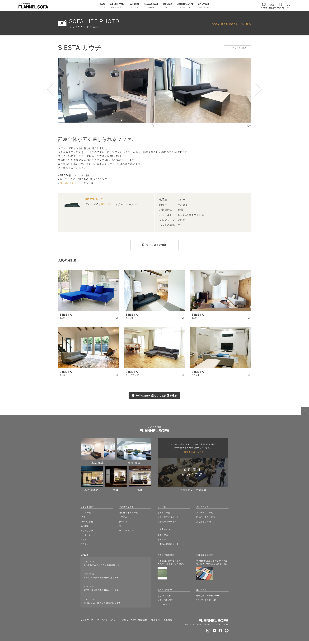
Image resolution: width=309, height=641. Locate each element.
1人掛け (84, 517)
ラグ (121, 526)
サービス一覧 (164, 512)
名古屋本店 (91, 489)
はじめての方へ (165, 595)
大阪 (116, 489)
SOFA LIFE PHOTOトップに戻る (231, 24)
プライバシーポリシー (107, 620)
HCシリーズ (108, 204)
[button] (56, 89)
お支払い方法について (168, 544)
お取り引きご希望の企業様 (134, 620)
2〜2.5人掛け (86, 521)
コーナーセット (87, 535)
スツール (84, 539)
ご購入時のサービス (167, 521)
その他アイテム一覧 (128, 512)
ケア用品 (123, 517)
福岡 (140, 489)
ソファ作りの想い (166, 600)
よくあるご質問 (203, 521)
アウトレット (86, 544)
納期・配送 (163, 535)
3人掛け (84, 526)
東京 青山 (134, 462)
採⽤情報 (155, 620)
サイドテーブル (126, 530)
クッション (124, 521)
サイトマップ (86, 620)
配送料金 (162, 539)
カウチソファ (86, 530)
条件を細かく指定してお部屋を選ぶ (156, 395)
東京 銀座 (97, 462)
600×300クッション (72, 183)
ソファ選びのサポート (168, 517)
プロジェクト (164, 604)
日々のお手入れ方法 (205, 517)
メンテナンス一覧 (204, 512)
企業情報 (168, 620)
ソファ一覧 (85, 512)
